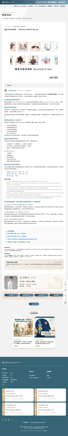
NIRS (11, 373)
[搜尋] (45, 2)
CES (11, 375)
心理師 (48, 377)
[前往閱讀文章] (23, 327)
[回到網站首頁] (8, 2)
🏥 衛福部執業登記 (58, 262)
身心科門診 (23, 6)
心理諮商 (30, 6)
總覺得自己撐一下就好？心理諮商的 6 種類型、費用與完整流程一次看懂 (23, 342)
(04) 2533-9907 (11, 393)
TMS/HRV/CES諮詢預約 (18, 398)
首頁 (3, 18)
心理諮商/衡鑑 (11, 18)
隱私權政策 (44, 430)
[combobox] (39, 2)
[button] (60, 85)
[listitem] (3, 420)
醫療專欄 (62, 6)
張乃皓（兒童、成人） (12, 174)
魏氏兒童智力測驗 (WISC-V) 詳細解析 (16, 233)
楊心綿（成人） (11, 176)
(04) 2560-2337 (44, 393)
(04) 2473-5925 (11, 407)
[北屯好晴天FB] (41, 412)
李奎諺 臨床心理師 (12, 90)
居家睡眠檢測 (13, 379)
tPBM (11, 382)
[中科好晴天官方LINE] (38, 398)
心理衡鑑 (4, 382)
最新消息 (56, 6)
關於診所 (16, 6)
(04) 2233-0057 (44, 407)
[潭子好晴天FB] (9, 398)
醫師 (48, 375)
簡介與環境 (32, 375)
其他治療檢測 (42, 6)
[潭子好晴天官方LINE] (6, 398)
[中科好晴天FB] (41, 398)
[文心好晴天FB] (9, 412)
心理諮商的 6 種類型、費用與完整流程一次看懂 (18, 242)
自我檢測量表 (5, 379)
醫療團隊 (50, 6)
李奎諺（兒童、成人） (12, 172)
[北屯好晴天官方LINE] (38, 412)
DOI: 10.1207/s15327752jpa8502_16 (44, 197)
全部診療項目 (5, 377)
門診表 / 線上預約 (33, 377)
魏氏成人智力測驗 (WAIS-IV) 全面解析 (16, 236)
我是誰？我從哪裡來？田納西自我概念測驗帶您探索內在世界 (22, 239)
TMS (36, 6)
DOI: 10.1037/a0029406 (42, 188)
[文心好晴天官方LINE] (6, 412)
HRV (11, 377)
